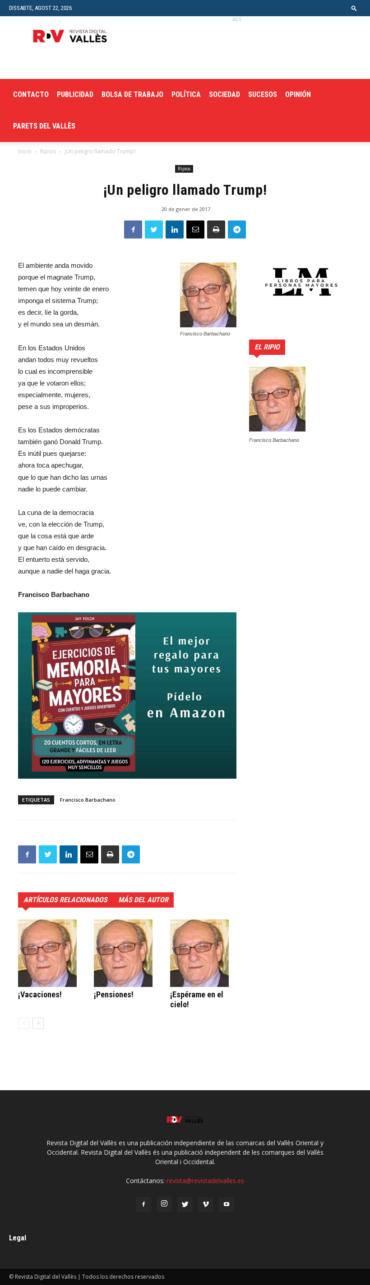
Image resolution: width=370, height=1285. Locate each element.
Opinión (298, 94)
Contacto (31, 94)
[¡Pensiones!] (127, 953)
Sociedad (224, 94)
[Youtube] (226, 1205)
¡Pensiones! (114, 994)
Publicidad (75, 94)
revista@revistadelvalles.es (205, 1180)
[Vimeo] (206, 1205)
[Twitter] (185, 1205)
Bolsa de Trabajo (132, 94)
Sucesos (262, 94)
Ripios (48, 151)
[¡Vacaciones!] (51, 953)
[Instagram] (164, 1204)
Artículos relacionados (65, 899)
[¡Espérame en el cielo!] (203, 953)
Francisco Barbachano (88, 799)
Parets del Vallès (44, 126)
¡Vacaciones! (40, 994)
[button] (354, 8)
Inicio (25, 151)
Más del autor (143, 899)
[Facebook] (143, 1205)
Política (186, 94)
